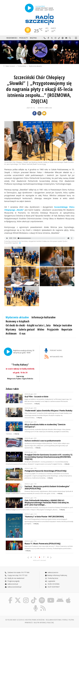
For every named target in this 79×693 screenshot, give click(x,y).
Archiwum (11, 333)
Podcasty (23, 38)
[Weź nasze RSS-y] (43, 605)
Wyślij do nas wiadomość (66, 38)
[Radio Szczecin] (39, 19)
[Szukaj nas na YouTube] (50, 598)
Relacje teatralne (62, 325)
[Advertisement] (21, 644)
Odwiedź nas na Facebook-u (48, 38)
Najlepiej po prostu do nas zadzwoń (44, 38)
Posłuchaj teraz (52, 578)
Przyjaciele (53, 329)
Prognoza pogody (13, 581)
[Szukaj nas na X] (17, 598)
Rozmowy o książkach (17, 321)
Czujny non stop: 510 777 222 (17, 575)
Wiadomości (11, 38)
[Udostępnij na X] (39, 113)
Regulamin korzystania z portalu (57, 620)
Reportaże (66, 329)
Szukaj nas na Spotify (62, 38)
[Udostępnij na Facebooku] (34, 113)
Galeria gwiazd (27, 329)
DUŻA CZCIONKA (53, 584)
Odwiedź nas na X (52, 38)
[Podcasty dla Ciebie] (35, 605)
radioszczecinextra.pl (14, 587)
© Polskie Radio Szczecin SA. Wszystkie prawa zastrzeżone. (25, 620)
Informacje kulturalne (43, 317)
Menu (76, 38)
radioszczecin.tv (52, 572)
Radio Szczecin (10, 66)
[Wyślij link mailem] (44, 113)
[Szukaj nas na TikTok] (34, 598)
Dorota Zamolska (45, 108)
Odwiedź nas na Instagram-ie (55, 38)
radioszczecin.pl (12, 584)
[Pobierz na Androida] (60, 598)
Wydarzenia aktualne (35, 66)
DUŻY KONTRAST (53, 587)
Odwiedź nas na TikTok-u (59, 38)
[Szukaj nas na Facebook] (10, 598)
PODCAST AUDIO (55, 350)
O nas (22, 333)
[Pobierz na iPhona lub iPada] (68, 598)
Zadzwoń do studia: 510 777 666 (18, 572)
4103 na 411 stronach (39, 560)
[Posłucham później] (19, 243)
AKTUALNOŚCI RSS (56, 357)
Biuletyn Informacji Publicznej (57, 575)
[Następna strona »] (50, 557)
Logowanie (51, 581)
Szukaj (70, 38)
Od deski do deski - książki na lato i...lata (28, 325)
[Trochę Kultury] (39, 52)
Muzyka (33, 38)
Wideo (40, 329)
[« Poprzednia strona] (28, 557)
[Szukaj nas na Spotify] (42, 598)
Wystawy (11, 329)
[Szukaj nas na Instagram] (26, 598)
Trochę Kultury (21, 66)
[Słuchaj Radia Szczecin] (29, 8)
